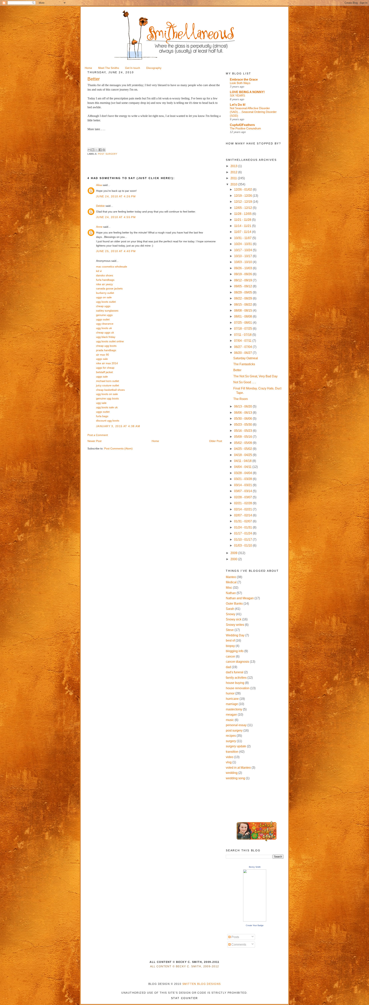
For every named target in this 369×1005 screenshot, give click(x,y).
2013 (234, 166)
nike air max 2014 (107, 363)
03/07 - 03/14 (243, 491)
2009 (234, 553)
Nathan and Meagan (240, 598)
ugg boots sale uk (107, 407)
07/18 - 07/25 (243, 328)
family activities (236, 677)
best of (230, 640)
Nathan (231, 593)
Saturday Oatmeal (245, 358)
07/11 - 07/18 (243, 334)
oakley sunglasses (107, 310)
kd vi (99, 270)
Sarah (230, 608)
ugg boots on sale (107, 394)
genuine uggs (104, 315)
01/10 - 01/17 (243, 539)
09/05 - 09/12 (243, 286)
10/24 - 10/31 (243, 244)
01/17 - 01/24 (243, 533)
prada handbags (106, 350)
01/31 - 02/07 (243, 521)
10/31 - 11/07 (243, 238)
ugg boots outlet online (110, 341)
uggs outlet (103, 319)
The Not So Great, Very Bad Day (255, 376)
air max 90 (102, 354)
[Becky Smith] (254, 920)
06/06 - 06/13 (243, 412)
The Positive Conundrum (245, 128)
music (230, 720)
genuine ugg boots (107, 398)
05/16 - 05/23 (243, 430)
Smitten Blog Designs (201, 983)
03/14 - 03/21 (243, 485)
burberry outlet (105, 292)
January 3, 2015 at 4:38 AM (118, 426)
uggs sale (102, 358)
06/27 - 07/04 (243, 346)
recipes (231, 735)
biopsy (230, 646)
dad (228, 667)
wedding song (235, 778)
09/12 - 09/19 (243, 280)
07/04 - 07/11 (243, 340)
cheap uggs (103, 306)
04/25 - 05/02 (243, 448)
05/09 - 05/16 (243, 436)
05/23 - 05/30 (243, 424)
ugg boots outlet (106, 301)
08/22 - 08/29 (243, 298)
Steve (230, 630)
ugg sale (101, 402)
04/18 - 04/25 (243, 455)
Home (155, 440)
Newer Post (94, 440)
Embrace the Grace (244, 79)
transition (232, 751)
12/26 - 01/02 (243, 189)
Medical (231, 582)
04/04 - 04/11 (243, 466)
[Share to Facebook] (100, 150)
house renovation (237, 688)
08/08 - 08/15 (243, 310)
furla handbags (105, 279)
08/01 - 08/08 (243, 316)
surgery (231, 741)
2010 (234, 184)
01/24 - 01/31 (243, 527)
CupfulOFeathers (242, 125)
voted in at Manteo (238, 767)
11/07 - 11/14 (243, 231)
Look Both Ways (240, 83)
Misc (229, 587)
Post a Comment (97, 435)
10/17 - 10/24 (243, 250)
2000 (234, 559)
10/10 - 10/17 (243, 256)
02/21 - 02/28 (243, 503)
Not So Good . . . (244, 382)
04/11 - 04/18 (243, 460)
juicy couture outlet (107, 385)
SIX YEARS (237, 95)
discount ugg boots (107, 420)
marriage (232, 704)
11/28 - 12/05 (243, 213)
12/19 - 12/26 (243, 195)
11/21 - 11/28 (243, 219)
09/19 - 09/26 (243, 274)
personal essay (236, 725)
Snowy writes (235, 624)
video (229, 757)
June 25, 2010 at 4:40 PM (116, 251)
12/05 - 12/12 (243, 207)
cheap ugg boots (106, 345)
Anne (99, 226)
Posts (235, 937)
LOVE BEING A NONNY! (247, 92)
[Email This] (89, 150)
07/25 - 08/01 (243, 322)
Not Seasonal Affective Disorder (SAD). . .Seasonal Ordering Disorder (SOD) (253, 112)
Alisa (99, 185)
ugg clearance (104, 323)
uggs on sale (104, 297)
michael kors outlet (107, 380)
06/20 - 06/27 (243, 352)
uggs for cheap (105, 367)
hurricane (232, 698)
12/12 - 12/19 (243, 201)
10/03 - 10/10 (243, 262)
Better (237, 370)
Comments (238, 944)
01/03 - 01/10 (243, 545)
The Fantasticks (244, 364)
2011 (234, 178)
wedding (232, 772)
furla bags (102, 416)
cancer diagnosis (237, 661)
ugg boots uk (104, 328)
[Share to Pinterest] (104, 150)
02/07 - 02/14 (243, 515)
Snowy (230, 614)
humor (230, 693)
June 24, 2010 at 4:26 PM (116, 196)
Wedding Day (235, 635)
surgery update (236, 746)
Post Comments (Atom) (118, 448)
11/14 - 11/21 (243, 226)
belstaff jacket (104, 372)
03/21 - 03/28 (243, 479)
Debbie (100, 205)
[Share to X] (96, 150)
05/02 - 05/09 (243, 442)
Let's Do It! (237, 104)
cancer (230, 656)
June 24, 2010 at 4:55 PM (116, 217)
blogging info (235, 651)
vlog (229, 762)
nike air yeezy (104, 284)
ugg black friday (105, 336)
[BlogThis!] (93, 150)
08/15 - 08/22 (243, 304)
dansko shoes (104, 275)
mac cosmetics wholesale (111, 266)
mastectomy (234, 709)
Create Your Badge (254, 925)
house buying (235, 682)
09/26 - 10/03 (243, 268)
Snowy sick (233, 619)
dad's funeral (234, 672)
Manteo (231, 577)
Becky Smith (255, 867)
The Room (240, 399)
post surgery (107, 154)
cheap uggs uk (105, 332)
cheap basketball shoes (110, 389)
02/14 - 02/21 (243, 509)
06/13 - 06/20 (243, 406)
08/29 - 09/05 (243, 292)
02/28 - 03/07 (243, 497)
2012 (234, 172)
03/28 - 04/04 (243, 473)
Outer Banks (234, 603)
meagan (231, 714)
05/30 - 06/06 (243, 418)
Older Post (215, 440)
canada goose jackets (109, 288)
